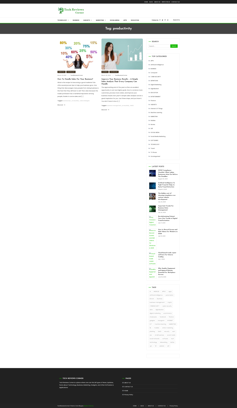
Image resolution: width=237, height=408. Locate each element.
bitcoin (152, 299)
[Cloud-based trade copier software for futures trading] (152, 259)
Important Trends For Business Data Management (166, 208)
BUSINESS (76, 20)
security (166, 331)
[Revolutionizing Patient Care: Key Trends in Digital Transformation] (152, 221)
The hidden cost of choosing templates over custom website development (167, 196)
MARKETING (100, 20)
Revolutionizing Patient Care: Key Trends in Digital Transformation (167, 218)
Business (159, 299)
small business (159, 335)
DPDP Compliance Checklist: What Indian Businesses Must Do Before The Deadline (168, 173)
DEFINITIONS (154, 81)
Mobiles (153, 120)
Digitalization (155, 89)
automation (169, 295)
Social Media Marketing (158, 136)
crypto (170, 302)
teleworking (163, 342)
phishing (152, 331)
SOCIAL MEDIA (114, 20)
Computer (154, 73)
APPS (125, 20)
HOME (146, 2)
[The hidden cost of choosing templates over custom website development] (152, 196)
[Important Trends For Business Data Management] (152, 209)
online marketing (167, 328)
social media (171, 335)
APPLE (164, 291)
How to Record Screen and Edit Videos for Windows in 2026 (167, 231)
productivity (75, 101)
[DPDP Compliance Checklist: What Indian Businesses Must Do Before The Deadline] (152, 173)
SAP (152, 128)
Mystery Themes (88, 406)
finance (171, 317)
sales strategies (85, 101)
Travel (153, 148)
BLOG (151, 2)
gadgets (152, 320)
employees (153, 317)
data (151, 310)
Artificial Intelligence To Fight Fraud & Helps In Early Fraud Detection (166, 185)
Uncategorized (155, 156)
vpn (151, 346)
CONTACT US (175, 2)
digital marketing (155, 313)
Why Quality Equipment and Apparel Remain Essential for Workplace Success (166, 271)
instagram (161, 320)
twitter (172, 342)
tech (172, 339)
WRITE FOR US (166, 2)
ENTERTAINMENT (156, 97)
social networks (155, 339)
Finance (153, 100)
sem (173, 331)
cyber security (167, 306)
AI (150, 291)
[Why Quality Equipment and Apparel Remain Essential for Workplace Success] (152, 273)
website (161, 346)
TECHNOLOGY (62, 20)
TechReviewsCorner (77, 75)
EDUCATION (135, 20)
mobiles (156, 328)
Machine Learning (156, 112)
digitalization (160, 310)
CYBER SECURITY (156, 77)
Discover (60, 105)
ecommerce (167, 313)
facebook (163, 317)
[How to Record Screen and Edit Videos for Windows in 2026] (152, 239)
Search (175, 20)
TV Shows (154, 152)
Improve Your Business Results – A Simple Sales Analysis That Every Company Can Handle (119, 81)
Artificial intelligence (157, 65)
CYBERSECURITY (155, 306)
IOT (151, 324)
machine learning (160, 324)
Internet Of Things (156, 108)
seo (151, 335)
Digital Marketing (156, 85)
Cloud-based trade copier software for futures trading (167, 255)
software (165, 339)
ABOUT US (157, 2)
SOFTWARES (154, 140)
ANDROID (156, 291)
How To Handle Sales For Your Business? (75, 79)
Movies (153, 124)
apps (170, 291)
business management (114, 105)
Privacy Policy (128, 395)
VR (155, 346)
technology (153, 342)
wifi (168, 346)
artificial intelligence (156, 295)
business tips (67, 101)
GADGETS (86, 20)
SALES (132, 105)
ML (150, 328)
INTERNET (170, 320)
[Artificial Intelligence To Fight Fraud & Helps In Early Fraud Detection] (152, 186)
